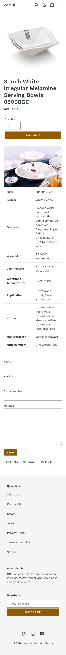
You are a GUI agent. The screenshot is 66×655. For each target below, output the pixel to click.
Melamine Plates (41, 643)
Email (8, 376)
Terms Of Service (18, 542)
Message (9, 405)
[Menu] (60, 5)
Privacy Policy (16, 533)
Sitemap (12, 552)
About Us (13, 494)
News (11, 513)
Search (12, 523)
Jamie (9, 4)
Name (7, 361)
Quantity (10, 119)
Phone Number (13, 391)
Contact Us (15, 504)
